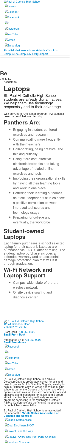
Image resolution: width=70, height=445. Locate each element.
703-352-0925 (26, 332)
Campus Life (11, 54)
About (7, 50)
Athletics (42, 50)
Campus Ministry (28, 54)
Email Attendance (15, 342)
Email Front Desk (14, 334)
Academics (30, 50)
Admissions (17, 50)
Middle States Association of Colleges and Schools (31, 414)
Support (43, 54)
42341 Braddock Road (17, 324)
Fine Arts (52, 50)
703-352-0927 (32, 340)
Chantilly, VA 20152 (15, 326)
